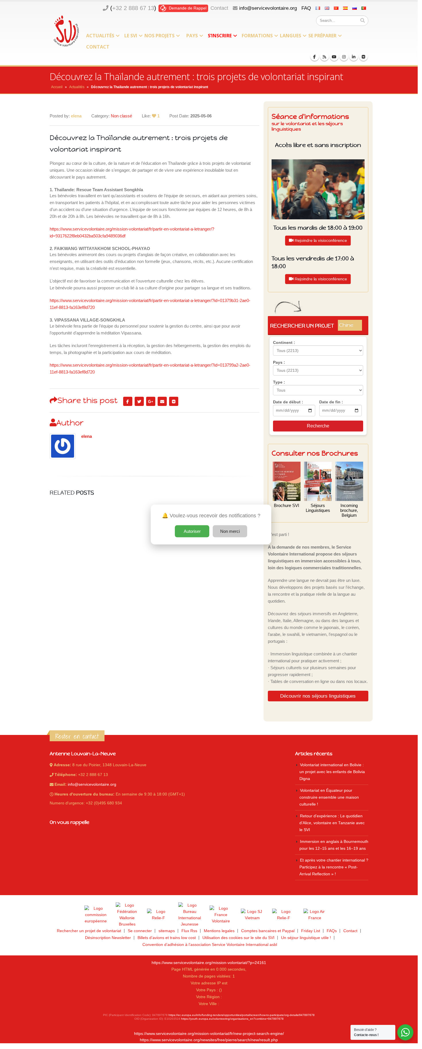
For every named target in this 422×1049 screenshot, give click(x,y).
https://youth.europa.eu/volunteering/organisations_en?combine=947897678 (232, 1018)
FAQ (306, 8)
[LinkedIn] (353, 56)
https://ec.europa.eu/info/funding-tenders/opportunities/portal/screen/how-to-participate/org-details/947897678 (242, 1015)
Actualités (100, 35)
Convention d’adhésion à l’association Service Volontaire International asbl (209, 944)
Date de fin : (331, 402)
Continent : (284, 342)
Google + (150, 401)
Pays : (279, 362)
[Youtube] (334, 56)
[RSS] (324, 56)
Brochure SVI (286, 505)
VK (173, 401)
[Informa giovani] (283, 915)
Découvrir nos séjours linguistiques (318, 695)
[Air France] (314, 915)
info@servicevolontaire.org (268, 8)
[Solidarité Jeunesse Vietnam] (252, 915)
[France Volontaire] (221, 914)
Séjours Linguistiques (318, 508)
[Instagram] (344, 56)
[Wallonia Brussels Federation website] (127, 915)
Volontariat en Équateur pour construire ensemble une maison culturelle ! (329, 797)
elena (86, 436)
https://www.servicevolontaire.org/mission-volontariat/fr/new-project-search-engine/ (209, 1033)
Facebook (127, 401)
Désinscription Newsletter (108, 938)
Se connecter (140, 931)
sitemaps (166, 931)
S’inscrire (220, 35)
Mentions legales (219, 931)
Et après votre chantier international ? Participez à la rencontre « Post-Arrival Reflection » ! (333, 867)
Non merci (230, 531)
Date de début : (288, 402)
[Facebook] (314, 56)
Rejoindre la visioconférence (321, 240)
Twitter (139, 401)
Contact (219, 8)
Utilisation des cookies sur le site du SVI (238, 938)
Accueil (57, 87)
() (133, 8)
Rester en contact (77, 736)
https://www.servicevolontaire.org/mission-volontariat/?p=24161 (209, 963)
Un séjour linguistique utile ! (306, 938)
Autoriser (192, 531)
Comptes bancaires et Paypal (268, 931)
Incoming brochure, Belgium (349, 510)
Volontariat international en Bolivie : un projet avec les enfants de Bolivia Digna (332, 772)
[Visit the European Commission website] (95, 914)
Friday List (310, 931)
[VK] (363, 56)
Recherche (318, 425)
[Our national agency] (189, 915)
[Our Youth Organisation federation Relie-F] (158, 915)
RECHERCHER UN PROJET (316, 325)
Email (162, 401)
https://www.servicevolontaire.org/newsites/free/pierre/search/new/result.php (209, 1040)
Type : (279, 382)
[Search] (363, 21)
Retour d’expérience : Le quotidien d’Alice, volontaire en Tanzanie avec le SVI (332, 823)
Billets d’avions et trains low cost (167, 938)
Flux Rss (189, 931)
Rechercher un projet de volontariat (89, 931)
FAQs (332, 931)
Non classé (121, 115)
